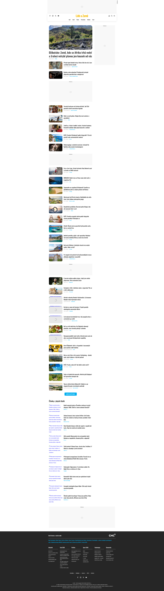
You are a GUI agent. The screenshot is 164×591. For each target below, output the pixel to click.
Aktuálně (50, 547)
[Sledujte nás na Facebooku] (50, 16)
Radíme (88, 19)
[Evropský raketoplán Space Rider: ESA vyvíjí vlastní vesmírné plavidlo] (55, 489)
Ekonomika (108, 547)
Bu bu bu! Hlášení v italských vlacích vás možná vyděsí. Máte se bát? (77, 246)
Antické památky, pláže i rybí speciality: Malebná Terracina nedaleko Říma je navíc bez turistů (77, 237)
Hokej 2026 (85, 554)
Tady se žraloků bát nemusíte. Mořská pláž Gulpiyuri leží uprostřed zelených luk (78, 375)
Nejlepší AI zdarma (98, 554)
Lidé (69, 19)
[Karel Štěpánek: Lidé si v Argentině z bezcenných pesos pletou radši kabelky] (55, 348)
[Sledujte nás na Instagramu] (53, 16)
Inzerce (83, 573)
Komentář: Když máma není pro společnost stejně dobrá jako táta (77, 477)
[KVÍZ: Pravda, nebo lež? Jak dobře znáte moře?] (55, 367)
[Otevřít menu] (114, 16)
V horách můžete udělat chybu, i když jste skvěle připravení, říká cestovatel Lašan (77, 279)
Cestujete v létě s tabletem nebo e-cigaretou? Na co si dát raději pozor (78, 289)
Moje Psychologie (51, 540)
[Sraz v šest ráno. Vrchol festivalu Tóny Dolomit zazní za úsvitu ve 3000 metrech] (55, 171)
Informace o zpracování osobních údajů (94, 586)
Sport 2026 (85, 547)
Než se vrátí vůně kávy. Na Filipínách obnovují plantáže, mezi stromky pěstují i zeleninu (76, 327)
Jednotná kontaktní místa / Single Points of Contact (79, 587)
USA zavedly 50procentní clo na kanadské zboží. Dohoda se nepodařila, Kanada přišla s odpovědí (77, 437)
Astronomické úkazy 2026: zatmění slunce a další (64, 558)
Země (73, 19)
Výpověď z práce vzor (75, 559)
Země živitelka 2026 (109, 560)
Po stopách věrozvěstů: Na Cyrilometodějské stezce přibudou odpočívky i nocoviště (77, 256)
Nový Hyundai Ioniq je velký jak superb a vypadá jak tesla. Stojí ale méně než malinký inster (77, 427)
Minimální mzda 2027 (110, 558)
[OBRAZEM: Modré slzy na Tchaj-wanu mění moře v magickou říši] (55, 180)
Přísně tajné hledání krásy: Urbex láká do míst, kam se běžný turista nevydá (78, 64)
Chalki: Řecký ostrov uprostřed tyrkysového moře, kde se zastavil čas (77, 227)
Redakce (77, 573)
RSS (88, 573)
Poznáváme (83, 19)
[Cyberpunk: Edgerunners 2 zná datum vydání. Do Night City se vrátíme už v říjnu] (55, 469)
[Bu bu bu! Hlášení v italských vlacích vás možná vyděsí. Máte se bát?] (55, 248)
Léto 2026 (62, 547)
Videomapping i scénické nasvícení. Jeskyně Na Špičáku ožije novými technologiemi (76, 146)
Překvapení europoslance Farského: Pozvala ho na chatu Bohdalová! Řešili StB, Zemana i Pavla (77, 458)
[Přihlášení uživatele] (109, 16)
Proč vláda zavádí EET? (75, 555)
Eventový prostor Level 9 (67, 542)
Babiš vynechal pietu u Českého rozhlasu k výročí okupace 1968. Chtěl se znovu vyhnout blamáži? (77, 406)
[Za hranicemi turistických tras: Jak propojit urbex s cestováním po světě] (55, 319)
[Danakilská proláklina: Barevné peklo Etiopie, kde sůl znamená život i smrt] (55, 209)
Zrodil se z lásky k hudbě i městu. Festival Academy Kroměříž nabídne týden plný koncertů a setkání (77, 126)
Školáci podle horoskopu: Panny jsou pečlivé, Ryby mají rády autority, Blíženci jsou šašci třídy (77, 497)
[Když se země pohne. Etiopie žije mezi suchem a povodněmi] (55, 118)
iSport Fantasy (72, 540)
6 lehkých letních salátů (64, 567)
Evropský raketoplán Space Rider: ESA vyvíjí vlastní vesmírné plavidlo (77, 487)
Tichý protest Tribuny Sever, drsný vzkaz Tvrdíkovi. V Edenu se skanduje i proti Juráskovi (78, 447)
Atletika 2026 (85, 560)
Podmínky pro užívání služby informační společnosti (76, 586)
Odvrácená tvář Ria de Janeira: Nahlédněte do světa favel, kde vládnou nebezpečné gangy (77, 198)
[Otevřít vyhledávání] (111, 16)
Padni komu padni (74, 557)
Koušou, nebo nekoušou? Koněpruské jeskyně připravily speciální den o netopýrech (76, 73)
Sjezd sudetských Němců (76, 554)
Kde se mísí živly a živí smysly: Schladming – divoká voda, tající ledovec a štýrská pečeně (78, 356)
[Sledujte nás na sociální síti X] (56, 16)
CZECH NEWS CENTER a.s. (86, 583)
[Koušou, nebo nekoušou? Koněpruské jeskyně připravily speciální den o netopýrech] (55, 75)
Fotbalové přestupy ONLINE (56, 542)
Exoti (93, 19)
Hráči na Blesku (65, 540)
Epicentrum (50, 551)
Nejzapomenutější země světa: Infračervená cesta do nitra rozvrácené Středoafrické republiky (78, 337)
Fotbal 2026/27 (85, 552)
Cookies (103, 586)
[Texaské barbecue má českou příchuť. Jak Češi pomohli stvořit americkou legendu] (55, 109)
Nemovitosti (89, 540)
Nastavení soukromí (108, 586)
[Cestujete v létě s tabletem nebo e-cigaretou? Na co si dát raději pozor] (55, 290)
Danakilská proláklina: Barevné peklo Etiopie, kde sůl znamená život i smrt (77, 208)
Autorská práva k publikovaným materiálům (59, 586)
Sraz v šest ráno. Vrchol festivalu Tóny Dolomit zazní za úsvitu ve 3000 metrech (78, 169)
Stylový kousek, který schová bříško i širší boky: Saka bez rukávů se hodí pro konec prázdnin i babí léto (77, 418)
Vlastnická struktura (66, 587)
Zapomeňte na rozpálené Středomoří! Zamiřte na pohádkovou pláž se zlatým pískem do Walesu (77, 188)
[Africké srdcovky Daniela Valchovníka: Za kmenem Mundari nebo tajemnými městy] (55, 300)
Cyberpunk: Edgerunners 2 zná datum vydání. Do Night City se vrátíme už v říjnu (76, 468)
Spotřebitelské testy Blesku (80, 540)
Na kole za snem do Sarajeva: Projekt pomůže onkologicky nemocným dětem (76, 308)
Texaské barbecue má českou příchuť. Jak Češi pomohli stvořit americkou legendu (76, 107)
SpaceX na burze (98, 551)
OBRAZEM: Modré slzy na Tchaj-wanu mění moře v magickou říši (77, 179)
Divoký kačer (73, 561)
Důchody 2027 (108, 556)
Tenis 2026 (85, 556)
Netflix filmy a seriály (98, 560)
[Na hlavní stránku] (82, 15)
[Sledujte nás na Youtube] (58, 16)
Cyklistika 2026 (86, 561)
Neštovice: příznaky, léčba (53, 552)
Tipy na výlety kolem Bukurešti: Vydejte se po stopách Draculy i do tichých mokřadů (76, 385)
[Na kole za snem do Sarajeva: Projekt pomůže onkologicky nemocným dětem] (55, 310)
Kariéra (92, 573)
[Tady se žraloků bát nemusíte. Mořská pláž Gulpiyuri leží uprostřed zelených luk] (55, 377)
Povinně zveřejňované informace (96, 587)
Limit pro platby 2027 (110, 554)
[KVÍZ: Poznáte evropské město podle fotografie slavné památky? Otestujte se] (55, 219)
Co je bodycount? (51, 561)
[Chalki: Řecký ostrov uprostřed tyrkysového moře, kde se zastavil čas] (55, 228)
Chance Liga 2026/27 (77, 542)
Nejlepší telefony (98, 552)
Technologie (97, 547)
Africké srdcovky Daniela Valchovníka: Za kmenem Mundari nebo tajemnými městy (77, 298)
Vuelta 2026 (84, 542)
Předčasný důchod (109, 551)
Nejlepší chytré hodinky (99, 556)
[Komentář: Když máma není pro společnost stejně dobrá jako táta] (55, 479)
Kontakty (72, 573)
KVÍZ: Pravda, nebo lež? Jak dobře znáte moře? (76, 365)
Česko (78, 19)
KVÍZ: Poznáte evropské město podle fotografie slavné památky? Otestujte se (76, 217)
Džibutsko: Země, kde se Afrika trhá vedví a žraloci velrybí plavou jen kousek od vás (70, 54)
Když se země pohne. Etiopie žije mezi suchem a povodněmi (76, 117)
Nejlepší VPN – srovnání (99, 558)
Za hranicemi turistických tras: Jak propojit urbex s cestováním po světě (77, 318)
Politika (73, 547)
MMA (84, 551)
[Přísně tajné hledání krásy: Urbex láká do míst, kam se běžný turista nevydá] (55, 65)
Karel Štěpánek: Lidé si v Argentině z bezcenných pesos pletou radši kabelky (77, 347)
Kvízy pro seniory (51, 557)
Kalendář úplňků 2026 (52, 559)
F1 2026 (84, 558)
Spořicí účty (108, 552)
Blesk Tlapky (58, 540)
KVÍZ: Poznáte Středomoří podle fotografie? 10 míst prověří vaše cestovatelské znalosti (78, 136)
